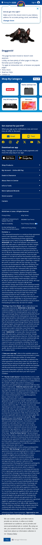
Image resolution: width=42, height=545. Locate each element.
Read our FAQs (7, 72)
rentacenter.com (17, 65)
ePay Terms (24, 215)
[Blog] (39, 142)
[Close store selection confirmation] (37, 8)
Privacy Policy (12, 534)
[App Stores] (8, 158)
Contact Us (6, 74)
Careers (5, 201)
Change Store (8, 21)
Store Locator (7, 196)
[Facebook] (4, 142)
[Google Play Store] (25, 158)
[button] (19, 539)
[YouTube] (32, 142)
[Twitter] (25, 142)
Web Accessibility (7, 224)
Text (33, 136)
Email (13, 136)
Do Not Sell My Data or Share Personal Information (10, 228)
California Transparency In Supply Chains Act (10, 220)
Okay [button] (7, 540)
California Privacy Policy (28, 228)
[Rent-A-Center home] (21, 5)
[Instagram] (11, 142)
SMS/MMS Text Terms (27, 219)
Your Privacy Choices (27, 224)
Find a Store (6, 70)
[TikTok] (18, 142)
